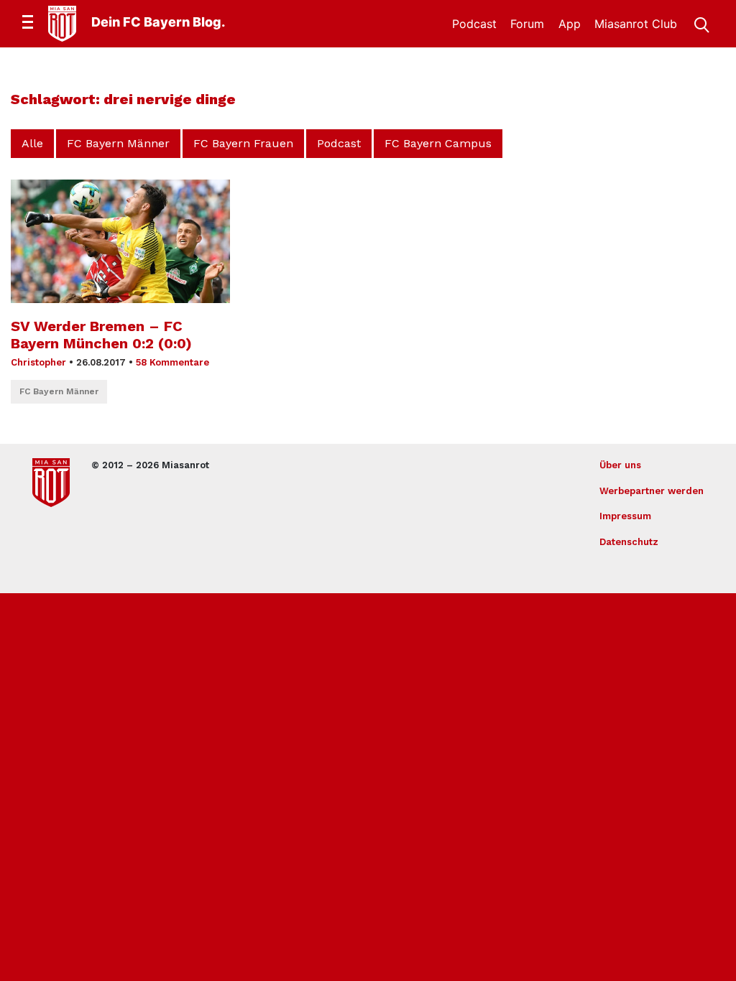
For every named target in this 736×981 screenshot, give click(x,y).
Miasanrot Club (635, 24)
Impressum (625, 516)
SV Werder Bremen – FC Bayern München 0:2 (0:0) (101, 334)
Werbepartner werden (651, 490)
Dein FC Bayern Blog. (158, 21)
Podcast (474, 24)
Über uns (620, 465)
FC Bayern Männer (118, 143)
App (569, 24)
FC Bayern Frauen (243, 143)
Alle (32, 143)
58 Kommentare (172, 362)
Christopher (38, 362)
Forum (527, 24)
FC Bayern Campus (438, 143)
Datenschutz (628, 541)
